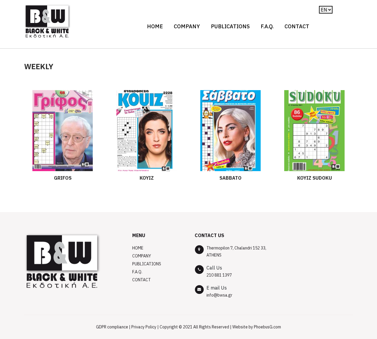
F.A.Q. (267, 26)
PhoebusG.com (267, 327)
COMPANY (187, 26)
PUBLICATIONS (230, 26)
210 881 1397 (219, 275)
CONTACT (297, 26)
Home (155, 26)
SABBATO (230, 178)
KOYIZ (147, 178)
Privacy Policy (143, 327)
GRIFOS (63, 178)
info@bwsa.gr (219, 295)
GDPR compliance (112, 327)
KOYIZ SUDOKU (314, 178)
